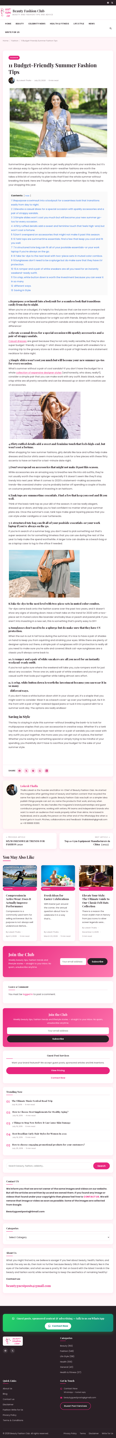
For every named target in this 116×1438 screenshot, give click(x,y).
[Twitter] (112, 3)
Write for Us (12, 32)
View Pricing (58, 1070)
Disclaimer (8, 1404)
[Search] (110, 28)
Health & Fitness (59, 23)
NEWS (92, 23)
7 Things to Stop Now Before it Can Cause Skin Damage (41, 1122)
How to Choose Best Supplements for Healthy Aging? (40, 1111)
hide (27, 195)
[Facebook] (108, 3)
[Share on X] (26, 770)
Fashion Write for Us (13, 1409)
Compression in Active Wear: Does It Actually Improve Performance (18, 901)
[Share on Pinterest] (33, 770)
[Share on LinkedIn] (46, 770)
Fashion (14, 40)
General (46, 889)
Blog (5, 1393)
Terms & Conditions (13, 1420)
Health (63, 1361)
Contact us (8, 1399)
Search (101, 1165)
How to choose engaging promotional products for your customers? (48, 1144)
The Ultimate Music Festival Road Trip (32, 1100)
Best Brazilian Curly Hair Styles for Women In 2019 (39, 1133)
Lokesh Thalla (25, 80)
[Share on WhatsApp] (40, 770)
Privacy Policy (9, 1415)
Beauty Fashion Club (28, 11)
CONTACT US (91, 1196)
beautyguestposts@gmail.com (28, 1286)
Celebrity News (37, 23)
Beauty (20, 23)
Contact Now (58, 1077)
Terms (83, 1433)
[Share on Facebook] (19, 770)
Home (8, 23)
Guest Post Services (75, 1406)
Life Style (79, 23)
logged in (28, 994)
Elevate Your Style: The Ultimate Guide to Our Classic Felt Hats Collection (95, 901)
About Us (7, 1388)
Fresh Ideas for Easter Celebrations (56, 897)
